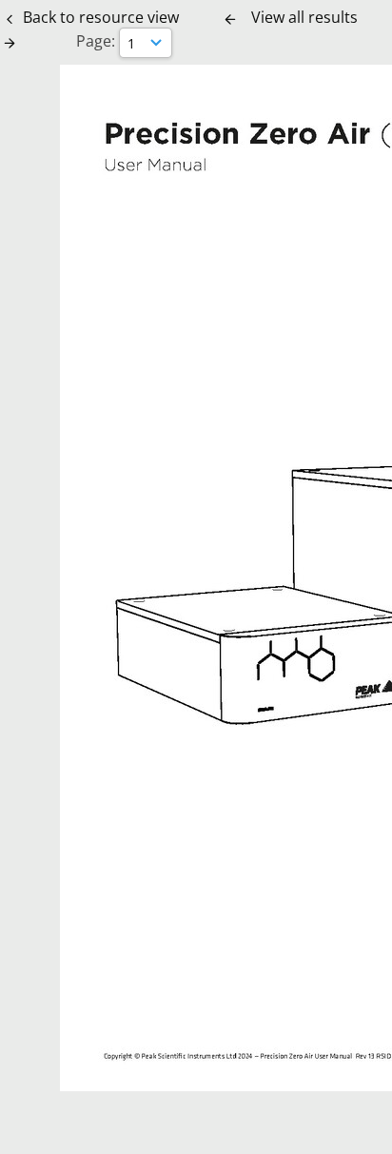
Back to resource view (101, 17)
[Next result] (9, 42)
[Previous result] (230, 19)
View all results (304, 17)
